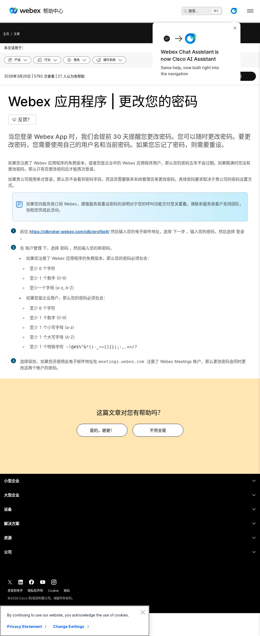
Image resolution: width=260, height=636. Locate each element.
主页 (6, 34)
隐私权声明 (35, 591)
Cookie (53, 591)
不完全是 (158, 430)
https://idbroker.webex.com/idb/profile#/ (69, 231)
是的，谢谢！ (102, 430)
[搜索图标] (185, 11)
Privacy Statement (24, 626)
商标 (67, 591)
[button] (233, 11)
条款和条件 (15, 591)
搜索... (193, 11)
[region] (74, 620)
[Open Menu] (250, 11)
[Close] (142, 612)
